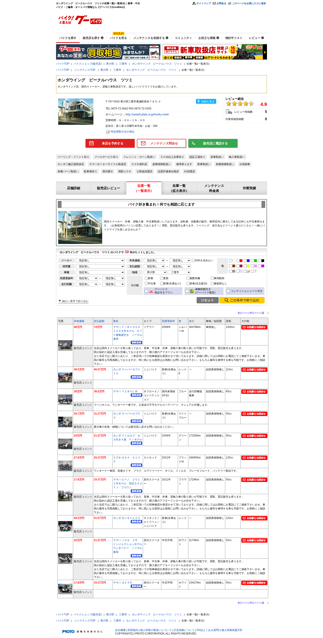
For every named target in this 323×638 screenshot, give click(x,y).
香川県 (110, 63)
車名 (115, 321)
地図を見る (207, 101)
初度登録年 (168, 321)
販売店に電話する (215, 143)
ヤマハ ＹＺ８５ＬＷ (125, 391)
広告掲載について (184, 630)
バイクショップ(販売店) (88, 63)
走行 (191, 321)
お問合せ (221, 3)
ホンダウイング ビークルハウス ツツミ (157, 63)
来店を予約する (112, 143)
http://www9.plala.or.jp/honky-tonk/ (147, 114)
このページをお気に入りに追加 (249, 3)
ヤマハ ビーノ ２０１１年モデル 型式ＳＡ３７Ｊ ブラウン (127, 483)
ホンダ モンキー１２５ (126, 518)
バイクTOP (62, 63)
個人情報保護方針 (232, 630)
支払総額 (99, 321)
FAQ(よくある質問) (208, 630)
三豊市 (123, 63)
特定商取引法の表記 (122, 131)
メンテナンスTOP (85, 69)
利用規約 (133, 630)
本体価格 (79, 321)
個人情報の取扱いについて (156, 630)
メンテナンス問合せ (164, 143)
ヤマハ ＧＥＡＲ (122, 582)
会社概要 (120, 630)
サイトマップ (203, 3)
